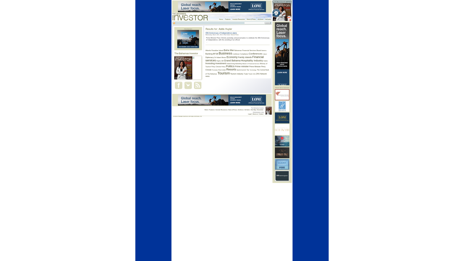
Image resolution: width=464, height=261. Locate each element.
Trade (246, 74)
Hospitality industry (252, 60)
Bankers (264, 50)
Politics (230, 66)
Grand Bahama (232, 60)
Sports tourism (241, 70)
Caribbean (236, 54)
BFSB (215, 54)
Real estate (222, 70)
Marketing (238, 63)
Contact (261, 114)
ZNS (254, 74)
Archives (260, 19)
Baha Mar (229, 50)
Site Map (253, 109)
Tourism (224, 73)
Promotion (215, 70)
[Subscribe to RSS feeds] (197, 89)
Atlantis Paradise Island (214, 50)
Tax (248, 70)
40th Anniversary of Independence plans (221, 33)
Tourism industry (236, 74)
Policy (223, 66)
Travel (250, 74)
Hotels (265, 61)
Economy (232, 57)
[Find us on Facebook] (178, 89)
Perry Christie (216, 67)
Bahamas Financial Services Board (247, 50)
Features (227, 19)
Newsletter (260, 109)
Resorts (231, 69)
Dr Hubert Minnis (220, 57)
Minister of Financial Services (250, 63)
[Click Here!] (282, 99)
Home (221, 19)
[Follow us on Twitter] (188, 89)
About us (255, 114)
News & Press (251, 19)
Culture (265, 54)
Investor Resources (238, 19)
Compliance (244, 54)
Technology (253, 70)
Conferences (255, 53)
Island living (230, 64)
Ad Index (268, 19)
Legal (249, 114)
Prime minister (242, 66)
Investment (220, 63)
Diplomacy (209, 57)
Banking (209, 54)
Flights (218, 61)
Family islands (245, 57)
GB (222, 61)
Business (225, 53)
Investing (210, 63)
